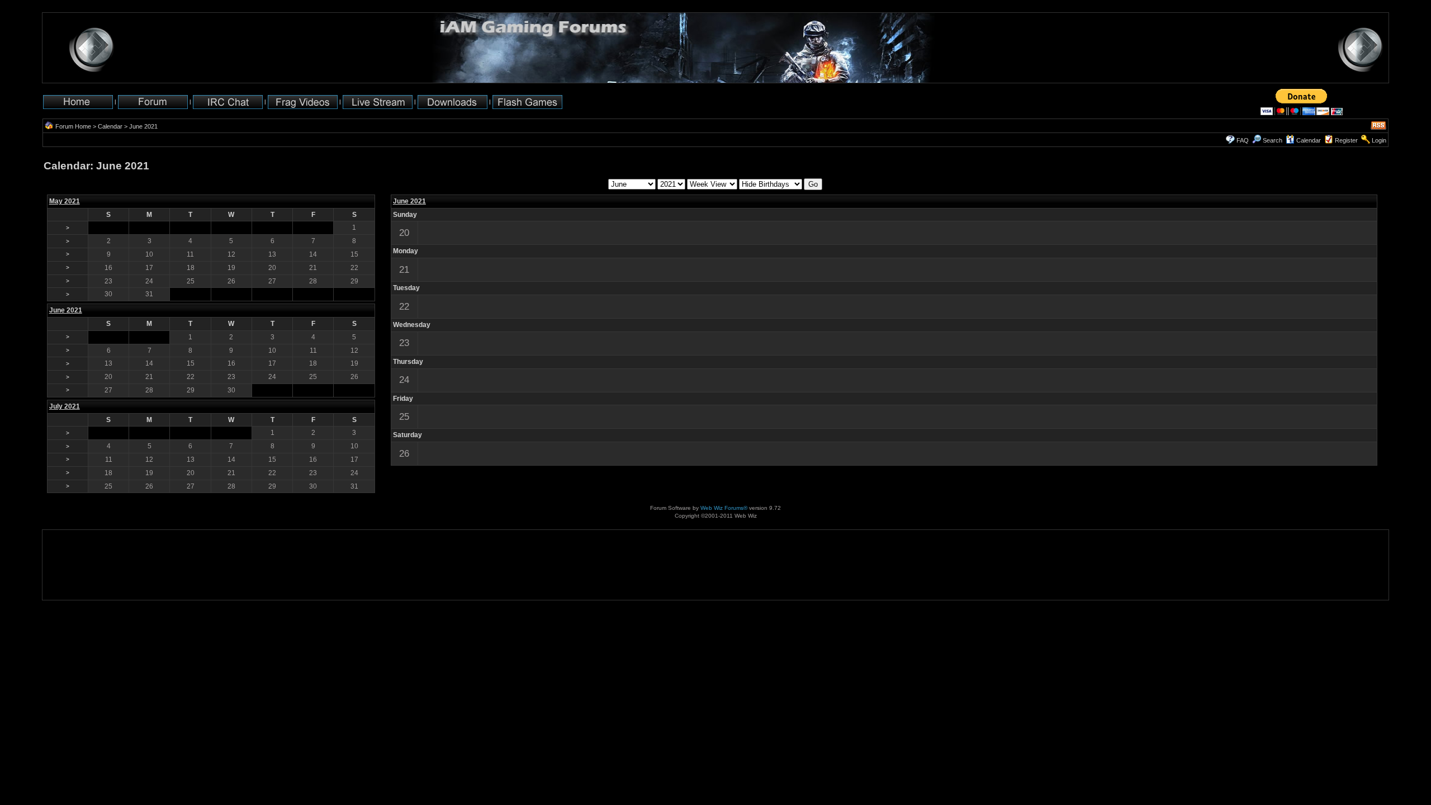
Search (1272, 140)
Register (1346, 140)
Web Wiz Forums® (723, 508)
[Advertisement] (77, 565)
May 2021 (64, 201)
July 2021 (64, 406)
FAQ (1242, 140)
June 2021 (409, 201)
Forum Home (73, 126)
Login (1379, 140)
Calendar (110, 126)
